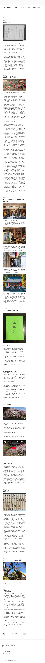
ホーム (4, 7)
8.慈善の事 (6, 491)
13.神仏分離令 (7, 22)
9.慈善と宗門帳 (7, 463)
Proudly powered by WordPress (10, 660)
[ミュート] (22, 418)
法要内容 (22, 7)
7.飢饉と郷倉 (7, 591)
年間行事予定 (16, 7)
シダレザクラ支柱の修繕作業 (12, 560)
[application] (14, 413)
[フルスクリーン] (24, 418)
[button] (14, 413)
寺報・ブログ (28, 7)
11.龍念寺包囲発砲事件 (10, 77)
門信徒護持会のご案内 (36, 7)
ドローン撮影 (7, 405)
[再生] (4, 418)
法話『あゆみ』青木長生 (10, 310)
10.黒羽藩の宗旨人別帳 (10, 372)
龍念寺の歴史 (9, 7)
